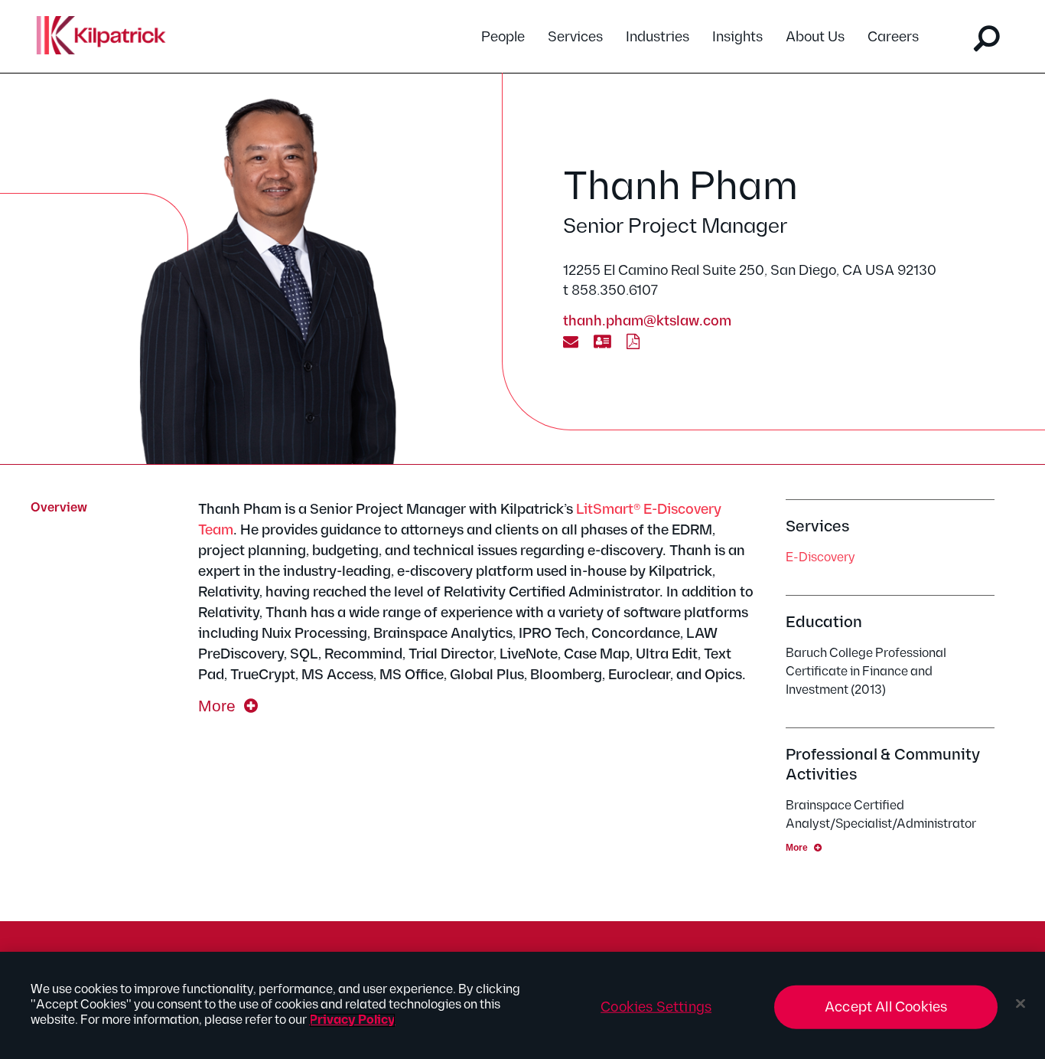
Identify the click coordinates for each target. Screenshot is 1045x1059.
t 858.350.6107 (610, 291)
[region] (522, 1005)
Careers (893, 37)
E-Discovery (820, 558)
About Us (815, 37)
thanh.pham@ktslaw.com (647, 321)
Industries (657, 37)
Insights (737, 37)
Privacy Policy (352, 1020)
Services (575, 37)
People (503, 37)
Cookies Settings (656, 1007)
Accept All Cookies (886, 1007)
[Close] (1020, 1004)
